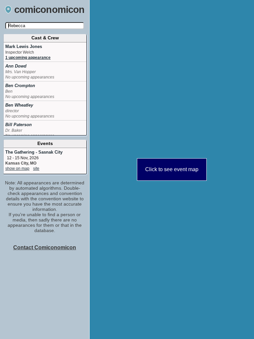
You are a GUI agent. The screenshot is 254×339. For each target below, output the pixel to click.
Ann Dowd (15, 66)
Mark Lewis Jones (23, 46)
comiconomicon (49, 9)
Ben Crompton (20, 85)
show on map (17, 168)
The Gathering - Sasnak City (34, 152)
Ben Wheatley (19, 105)
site (36, 168)
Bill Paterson (18, 124)
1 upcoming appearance (28, 57)
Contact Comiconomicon (44, 247)
